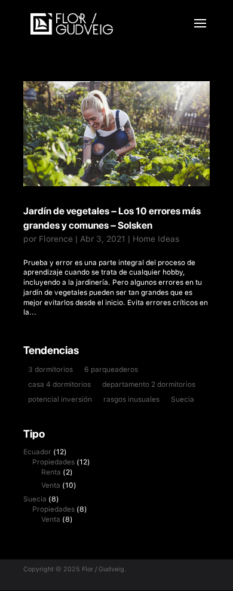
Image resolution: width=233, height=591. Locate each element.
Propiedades (53, 462)
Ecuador (37, 452)
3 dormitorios (50, 369)
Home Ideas (156, 239)
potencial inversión (60, 399)
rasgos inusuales (131, 399)
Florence (56, 239)
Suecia (182, 399)
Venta (50, 485)
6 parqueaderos (111, 369)
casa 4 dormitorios (59, 384)
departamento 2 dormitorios (148, 384)
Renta (51, 472)
